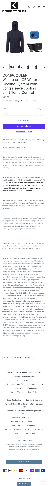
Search (32, 384)
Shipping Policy (17, 388)
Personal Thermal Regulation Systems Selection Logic (24, 405)
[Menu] (44, 7)
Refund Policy (31, 388)
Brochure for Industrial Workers (24, 425)
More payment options (24, 132)
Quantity (38, 109)
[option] (12, 66)
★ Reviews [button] (24, 484)
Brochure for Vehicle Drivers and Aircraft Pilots (24, 429)
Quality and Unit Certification (15, 384)
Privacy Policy (32, 392)
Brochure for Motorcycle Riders (24, 417)
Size (4, 109)
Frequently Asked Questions (24, 376)
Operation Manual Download (24, 433)
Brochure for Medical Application (24, 421)
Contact (41, 384)
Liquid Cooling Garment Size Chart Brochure (24, 400)
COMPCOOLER (25, 478)
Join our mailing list (24, 440)
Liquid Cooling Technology (24, 380)
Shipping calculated (20, 101)
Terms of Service (17, 392)
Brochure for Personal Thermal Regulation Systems (24, 412)
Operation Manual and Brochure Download (24, 372)
